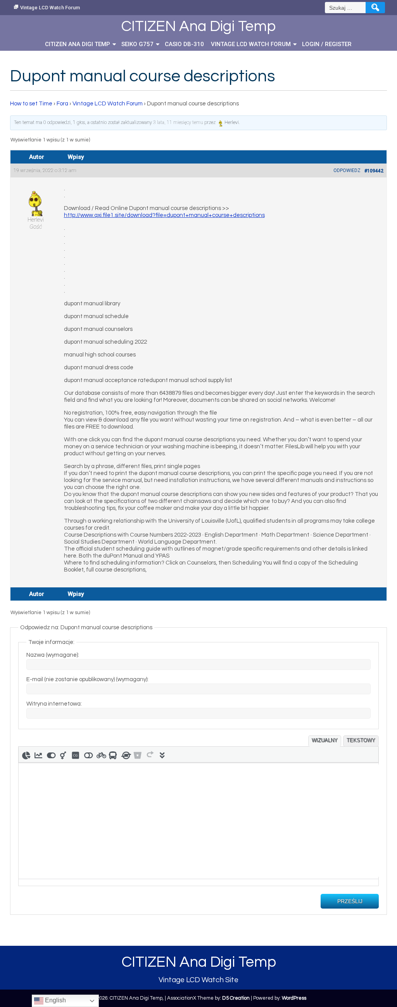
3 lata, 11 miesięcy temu (178, 122)
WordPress (294, 998)
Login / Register (327, 44)
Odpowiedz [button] (347, 170)
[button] (26, 754)
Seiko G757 (137, 44)
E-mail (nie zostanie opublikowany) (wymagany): (87, 679)
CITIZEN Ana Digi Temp (77, 44)
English (54, 1000)
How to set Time (31, 104)
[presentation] (26, 754)
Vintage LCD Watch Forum (50, 7)
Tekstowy (361, 740)
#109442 (373, 171)
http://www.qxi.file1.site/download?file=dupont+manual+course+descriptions (164, 215)
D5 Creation (236, 998)
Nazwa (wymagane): (52, 655)
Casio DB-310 (184, 44)
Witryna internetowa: (54, 704)
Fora (62, 104)
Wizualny (325, 740)
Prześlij (349, 901)
